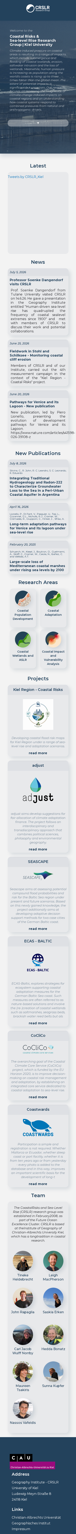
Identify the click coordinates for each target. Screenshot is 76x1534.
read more (38, 753)
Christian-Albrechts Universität (36, 1517)
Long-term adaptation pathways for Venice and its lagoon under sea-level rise (38, 528)
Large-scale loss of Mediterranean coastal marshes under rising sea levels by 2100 (37, 566)
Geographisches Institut (31, 1523)
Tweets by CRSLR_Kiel (26, 177)
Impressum (21, 1529)
